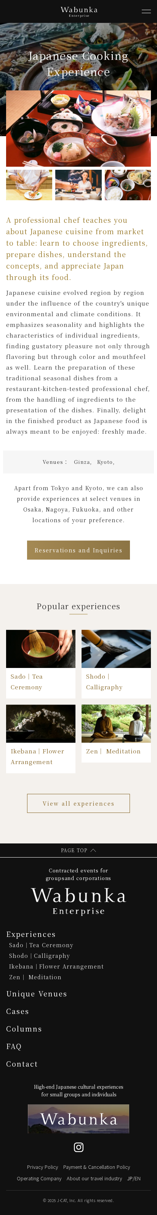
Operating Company (39, 1178)
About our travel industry (94, 1178)
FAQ (14, 1046)
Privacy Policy (42, 1166)
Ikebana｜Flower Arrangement (56, 966)
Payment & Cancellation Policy (96, 1166)
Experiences (31, 934)
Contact (22, 1064)
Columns (24, 1028)
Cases (17, 1011)
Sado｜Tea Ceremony (41, 945)
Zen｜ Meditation (35, 977)
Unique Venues (36, 993)
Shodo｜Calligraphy (39, 955)
